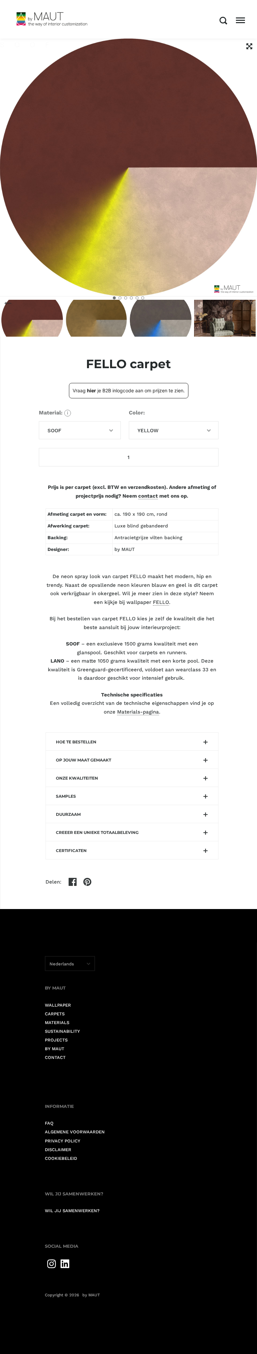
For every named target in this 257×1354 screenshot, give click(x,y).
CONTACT (55, 1057)
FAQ (49, 1123)
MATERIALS (57, 1022)
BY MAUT (54, 1048)
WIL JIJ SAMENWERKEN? (72, 1210)
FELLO (161, 602)
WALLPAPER (58, 1005)
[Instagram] (51, 1263)
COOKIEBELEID (61, 1158)
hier (91, 390)
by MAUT (91, 1295)
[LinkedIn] (65, 1263)
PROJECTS (56, 1039)
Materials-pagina (138, 712)
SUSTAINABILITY (62, 1031)
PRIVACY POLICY (62, 1140)
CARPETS (55, 1013)
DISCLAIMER (58, 1149)
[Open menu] (240, 20)
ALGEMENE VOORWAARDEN (75, 1131)
